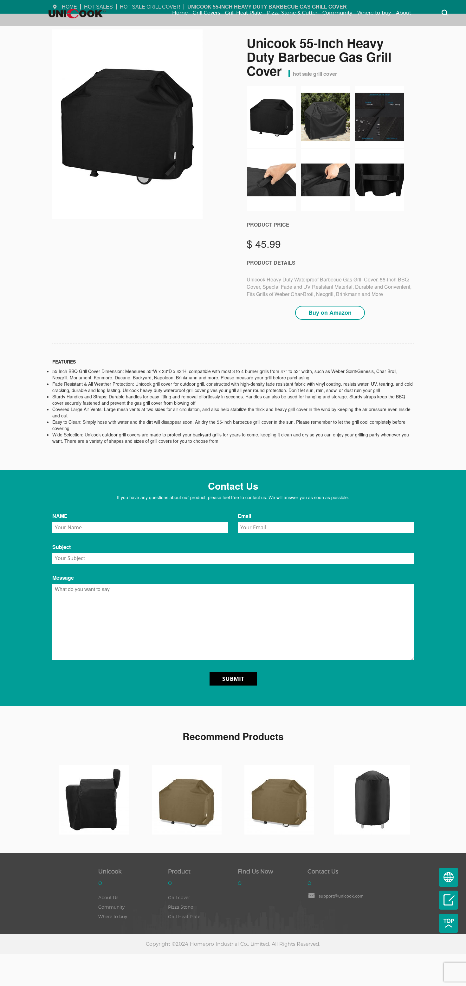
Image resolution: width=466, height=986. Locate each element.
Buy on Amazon (330, 312)
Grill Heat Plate (243, 13)
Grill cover (179, 897)
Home (180, 13)
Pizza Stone (180, 907)
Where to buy (374, 13)
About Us (108, 897)
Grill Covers (206, 13)
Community (337, 13)
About (403, 13)
